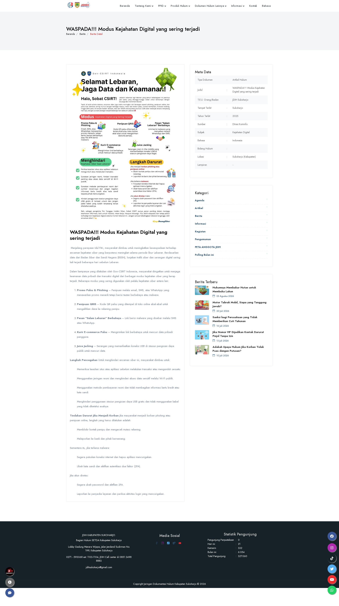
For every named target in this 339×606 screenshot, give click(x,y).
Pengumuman (203, 239)
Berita (82, 34)
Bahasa (266, 6)
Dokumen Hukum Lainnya (209, 6)
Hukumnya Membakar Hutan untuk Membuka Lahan (234, 289)
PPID (161, 6)
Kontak (253, 6)
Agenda (199, 200)
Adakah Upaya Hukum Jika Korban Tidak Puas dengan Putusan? (238, 349)
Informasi (236, 6)
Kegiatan (200, 231)
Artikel (199, 208)
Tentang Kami (143, 6)
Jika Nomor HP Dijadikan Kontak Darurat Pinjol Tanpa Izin (238, 334)
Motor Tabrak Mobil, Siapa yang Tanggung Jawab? (239, 304)
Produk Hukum (179, 6)
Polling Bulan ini (204, 255)
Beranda (125, 6)
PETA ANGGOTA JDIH (208, 247)
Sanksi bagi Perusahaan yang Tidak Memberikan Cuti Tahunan (235, 319)
